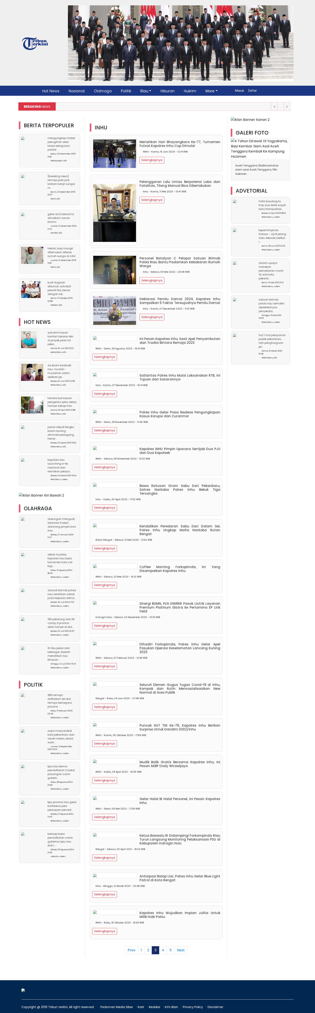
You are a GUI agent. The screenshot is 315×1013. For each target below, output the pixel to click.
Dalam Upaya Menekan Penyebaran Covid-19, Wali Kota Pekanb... (271, 270)
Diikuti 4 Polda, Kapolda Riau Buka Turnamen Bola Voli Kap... (60, 560)
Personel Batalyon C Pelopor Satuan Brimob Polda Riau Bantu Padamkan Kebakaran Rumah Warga (180, 262)
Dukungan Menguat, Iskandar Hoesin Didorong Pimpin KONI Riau (62, 524)
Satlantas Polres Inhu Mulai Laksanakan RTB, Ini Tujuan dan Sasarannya (180, 377)
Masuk (240, 90)
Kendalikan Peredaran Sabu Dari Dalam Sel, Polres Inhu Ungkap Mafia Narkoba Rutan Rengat (180, 530)
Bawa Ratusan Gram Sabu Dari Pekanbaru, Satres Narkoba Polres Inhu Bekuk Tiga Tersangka (180, 489)
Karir (141, 1007)
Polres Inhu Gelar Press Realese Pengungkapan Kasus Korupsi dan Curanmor (180, 414)
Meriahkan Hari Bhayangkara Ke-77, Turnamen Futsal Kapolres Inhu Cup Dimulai (180, 144)
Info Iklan (172, 1007)
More (210, 91)
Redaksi (155, 1007)
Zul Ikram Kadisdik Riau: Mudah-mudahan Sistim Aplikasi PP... (59, 371)
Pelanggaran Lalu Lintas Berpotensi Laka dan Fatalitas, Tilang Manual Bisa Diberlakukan (180, 184)
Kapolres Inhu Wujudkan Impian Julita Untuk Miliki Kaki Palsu (180, 915)
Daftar (252, 90)
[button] (235, 155)
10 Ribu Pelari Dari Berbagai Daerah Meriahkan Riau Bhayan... (59, 653)
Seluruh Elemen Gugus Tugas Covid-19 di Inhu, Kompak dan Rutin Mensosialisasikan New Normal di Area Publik (180, 688)
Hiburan (167, 91)
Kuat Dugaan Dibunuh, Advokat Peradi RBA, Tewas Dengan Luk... (59, 288)
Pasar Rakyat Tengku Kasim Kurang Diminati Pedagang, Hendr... (61, 432)
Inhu (101, 127)
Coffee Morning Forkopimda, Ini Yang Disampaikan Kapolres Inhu (180, 569)
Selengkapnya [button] (151, 160)
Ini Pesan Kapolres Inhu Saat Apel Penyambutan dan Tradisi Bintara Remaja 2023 (180, 341)
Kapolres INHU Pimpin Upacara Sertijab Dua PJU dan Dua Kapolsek (180, 451)
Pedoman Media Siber (117, 1007)
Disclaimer (215, 1007)
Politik (126, 91)
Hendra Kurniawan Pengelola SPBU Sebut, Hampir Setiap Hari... (62, 402)
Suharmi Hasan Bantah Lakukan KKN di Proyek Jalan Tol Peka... (61, 338)
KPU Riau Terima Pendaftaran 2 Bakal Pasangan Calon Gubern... (61, 772)
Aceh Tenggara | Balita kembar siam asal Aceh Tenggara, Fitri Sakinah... (257, 169)
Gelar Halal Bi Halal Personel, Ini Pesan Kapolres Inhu (180, 801)
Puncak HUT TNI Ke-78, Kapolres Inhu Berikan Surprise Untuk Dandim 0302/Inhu (180, 727)
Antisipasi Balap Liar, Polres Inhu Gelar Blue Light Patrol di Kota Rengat (180, 878)
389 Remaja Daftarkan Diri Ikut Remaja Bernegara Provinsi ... (60, 700)
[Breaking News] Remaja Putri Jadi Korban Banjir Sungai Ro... (61, 182)
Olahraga (103, 91)
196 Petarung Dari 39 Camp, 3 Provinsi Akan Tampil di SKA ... (61, 623)
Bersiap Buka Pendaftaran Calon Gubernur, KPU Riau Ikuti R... (60, 839)
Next (181, 950)
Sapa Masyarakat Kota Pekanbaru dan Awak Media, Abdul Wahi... (61, 736)
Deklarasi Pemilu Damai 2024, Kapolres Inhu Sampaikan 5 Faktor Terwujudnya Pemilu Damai (180, 301)
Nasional (77, 91)
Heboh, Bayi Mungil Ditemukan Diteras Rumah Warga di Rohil (61, 252)
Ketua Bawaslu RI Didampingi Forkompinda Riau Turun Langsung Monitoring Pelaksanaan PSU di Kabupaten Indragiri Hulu (180, 839)
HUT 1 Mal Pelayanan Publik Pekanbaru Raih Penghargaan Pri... (272, 341)
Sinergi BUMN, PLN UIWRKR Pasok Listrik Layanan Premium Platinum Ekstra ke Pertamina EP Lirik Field (180, 607)
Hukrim (190, 91)
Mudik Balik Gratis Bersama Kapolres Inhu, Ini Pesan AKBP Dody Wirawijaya (180, 764)
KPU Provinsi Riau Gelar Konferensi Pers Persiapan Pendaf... (62, 806)
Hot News (50, 91)
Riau (144, 91)
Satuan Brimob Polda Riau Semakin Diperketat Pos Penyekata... (271, 305)
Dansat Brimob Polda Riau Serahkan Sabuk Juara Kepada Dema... (62, 594)
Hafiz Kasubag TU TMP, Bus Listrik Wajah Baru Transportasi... (272, 205)
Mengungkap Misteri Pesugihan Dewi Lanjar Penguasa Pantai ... (61, 144)
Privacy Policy (193, 1007)
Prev (131, 950)
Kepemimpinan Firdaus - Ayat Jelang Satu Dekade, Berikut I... (272, 236)
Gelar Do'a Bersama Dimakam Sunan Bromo (61, 218)
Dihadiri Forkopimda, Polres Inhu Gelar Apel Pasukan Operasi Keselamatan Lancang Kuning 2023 (180, 648)
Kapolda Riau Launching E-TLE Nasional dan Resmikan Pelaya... (60, 465)
